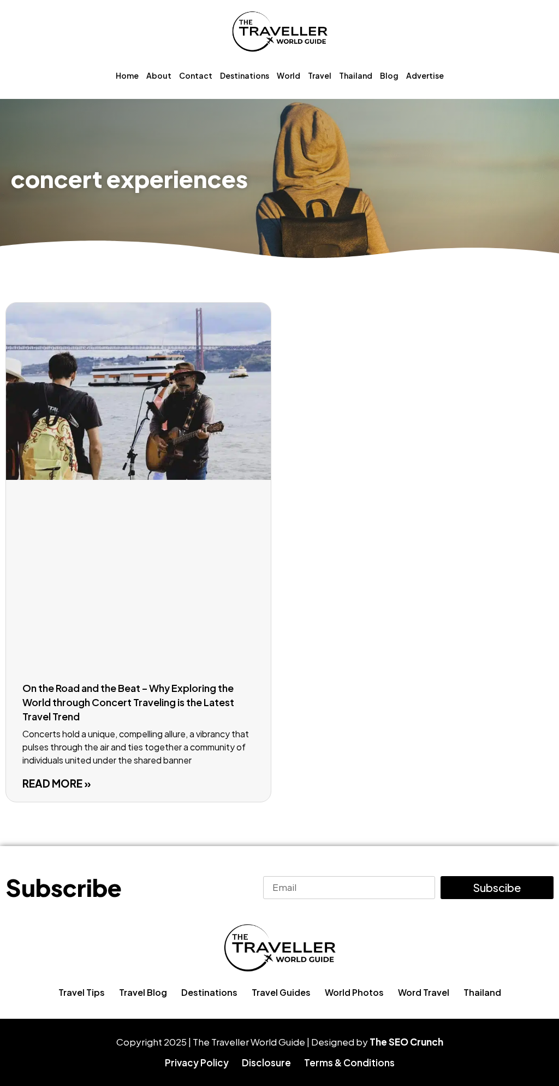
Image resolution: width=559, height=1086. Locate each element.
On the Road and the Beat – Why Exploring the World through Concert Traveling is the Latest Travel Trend (128, 702)
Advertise (425, 75)
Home (127, 75)
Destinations (244, 75)
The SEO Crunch (406, 1042)
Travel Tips (81, 992)
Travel (319, 75)
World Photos (354, 992)
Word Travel (423, 992)
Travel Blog (143, 992)
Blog (389, 75)
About (158, 75)
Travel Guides (281, 992)
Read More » (56, 783)
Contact (195, 75)
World (288, 75)
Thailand (355, 75)
